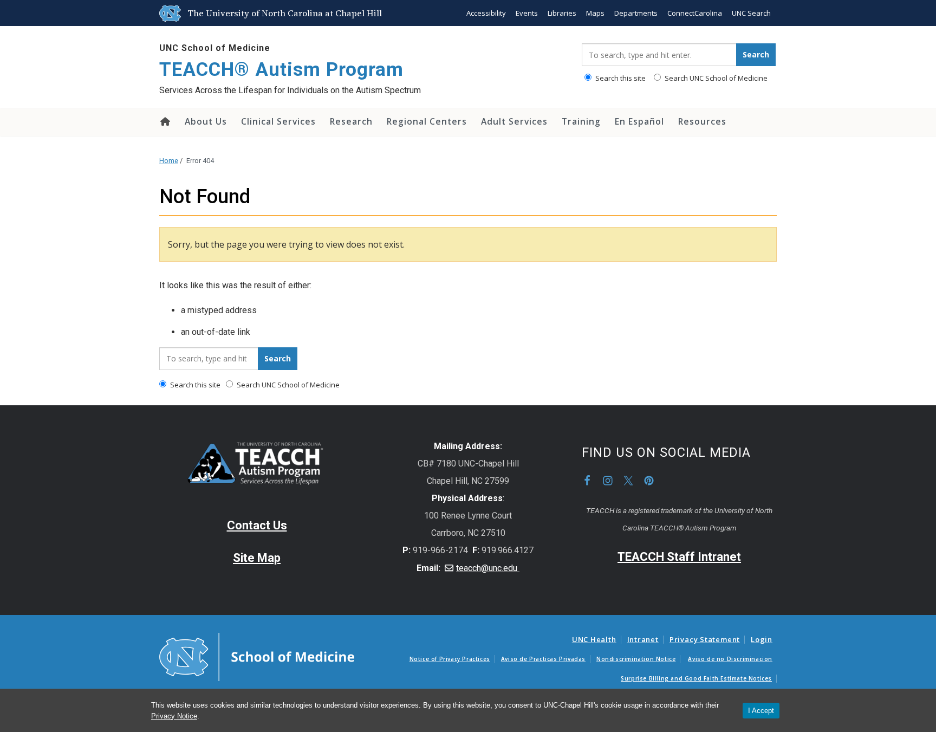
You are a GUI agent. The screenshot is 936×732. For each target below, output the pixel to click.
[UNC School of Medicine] (256, 656)
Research (351, 121)
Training (581, 121)
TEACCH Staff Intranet (679, 556)
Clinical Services (278, 121)
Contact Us (257, 525)
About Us (206, 121)
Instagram (607, 480)
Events (527, 13)
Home (164, 121)
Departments (636, 13)
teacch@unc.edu (487, 568)
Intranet (643, 639)
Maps (595, 13)
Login (761, 639)
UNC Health (594, 639)
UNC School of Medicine (214, 48)
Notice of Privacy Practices (450, 659)
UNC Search (751, 13)
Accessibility (486, 13)
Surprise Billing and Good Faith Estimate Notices (696, 678)
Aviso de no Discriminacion (730, 659)
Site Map (257, 558)
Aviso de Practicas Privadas (543, 659)
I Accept (761, 711)
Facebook (587, 480)
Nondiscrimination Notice (635, 659)
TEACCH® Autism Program (281, 70)
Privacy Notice (174, 716)
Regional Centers (427, 121)
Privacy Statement (705, 639)
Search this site (620, 78)
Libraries (562, 13)
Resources (702, 121)
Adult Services (514, 121)
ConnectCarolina (694, 13)
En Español (639, 121)
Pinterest (649, 480)
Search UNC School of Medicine (715, 78)
